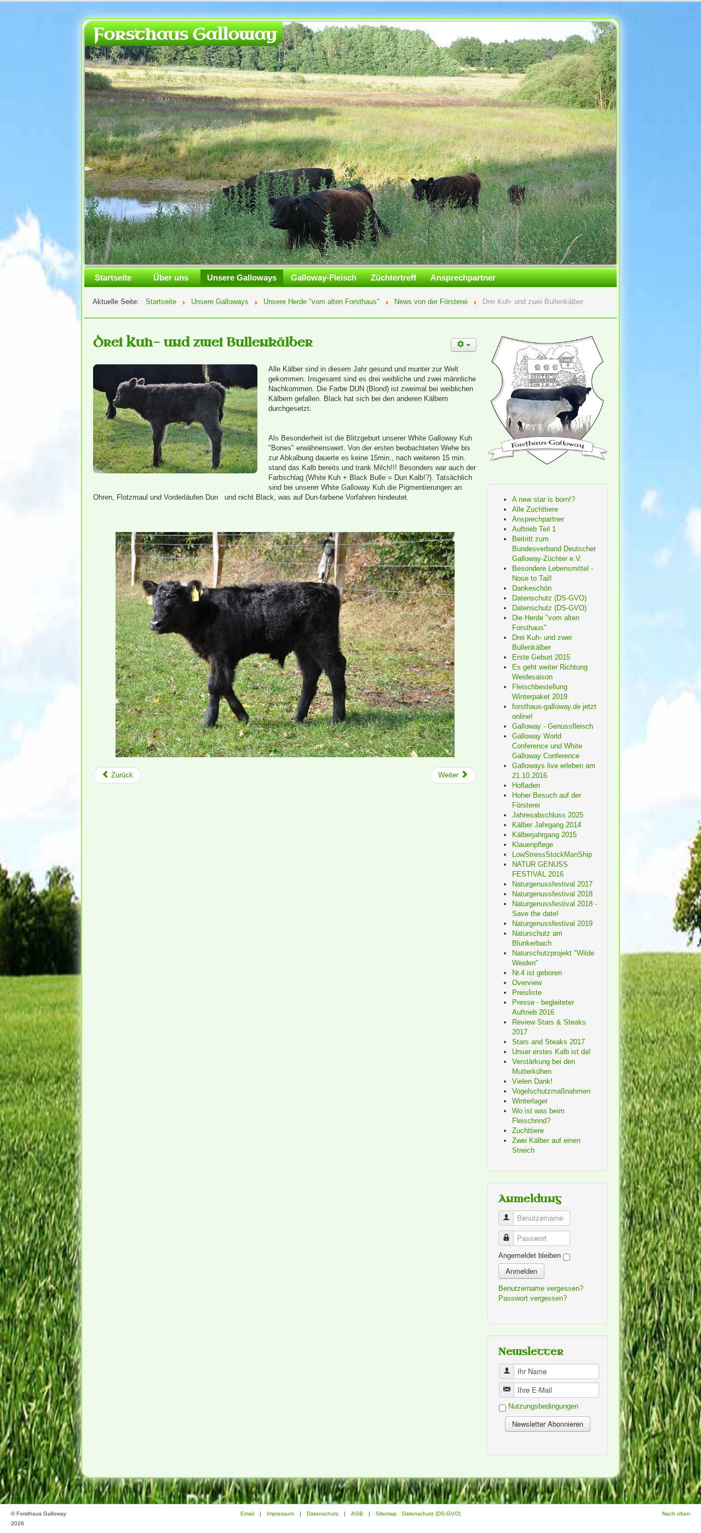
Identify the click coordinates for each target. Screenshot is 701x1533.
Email (247, 1514)
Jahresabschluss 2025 (547, 815)
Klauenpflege (532, 844)
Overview (527, 983)
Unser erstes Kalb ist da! (551, 1052)
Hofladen (526, 785)
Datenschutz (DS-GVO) (549, 598)
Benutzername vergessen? (540, 1288)
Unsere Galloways (242, 277)
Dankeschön (531, 588)
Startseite (113, 277)
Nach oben (676, 1514)
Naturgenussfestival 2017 (552, 884)
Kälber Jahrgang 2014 (546, 825)
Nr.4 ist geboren (537, 973)
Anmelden (521, 1271)
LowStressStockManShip (552, 854)
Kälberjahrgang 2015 (544, 835)
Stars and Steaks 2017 (548, 1042)
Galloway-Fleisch (324, 277)
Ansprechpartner (463, 277)
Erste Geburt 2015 (541, 657)
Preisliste (527, 992)
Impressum (280, 1514)
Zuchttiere (528, 1130)
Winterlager (530, 1101)
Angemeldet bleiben (529, 1255)
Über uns (170, 277)
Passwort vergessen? (532, 1298)
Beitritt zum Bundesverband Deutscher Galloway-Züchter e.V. (554, 549)
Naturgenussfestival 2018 (552, 894)
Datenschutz (322, 1514)
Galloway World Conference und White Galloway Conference (547, 746)
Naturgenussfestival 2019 (552, 923)
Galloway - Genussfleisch (552, 726)
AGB (357, 1514)
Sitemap (386, 1514)
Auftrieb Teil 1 (534, 529)
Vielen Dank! (532, 1081)
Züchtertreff (393, 277)
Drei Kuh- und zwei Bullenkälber (203, 342)
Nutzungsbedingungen (543, 1407)
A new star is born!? (543, 499)
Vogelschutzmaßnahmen (551, 1091)
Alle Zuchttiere (535, 509)
